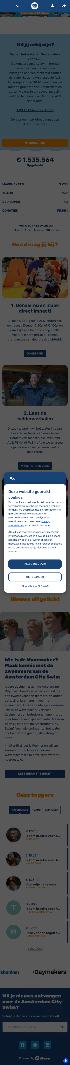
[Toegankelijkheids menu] (65, 1060)
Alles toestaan (35, 563)
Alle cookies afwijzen (35, 586)
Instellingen (35, 576)
